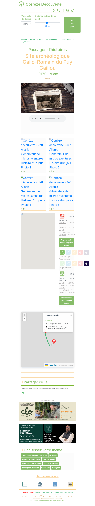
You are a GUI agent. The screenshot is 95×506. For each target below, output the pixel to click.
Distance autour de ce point (45, 17)
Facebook (45, 468)
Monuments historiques (32, 463)
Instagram (56, 468)
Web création (68, 493)
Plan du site (59, 493)
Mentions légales (47, 493)
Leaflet (52, 365)
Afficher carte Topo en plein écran (66, 300)
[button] (54, 341)
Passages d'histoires (30, 468)
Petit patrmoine (49, 459)
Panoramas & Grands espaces (34, 455)
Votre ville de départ (26, 17)
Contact (37, 493)
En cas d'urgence (28, 493)
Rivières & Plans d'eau (31, 459)
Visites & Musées (51, 463)
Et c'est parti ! (72, 25)
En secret (53, 455)
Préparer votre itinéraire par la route (66, 242)
